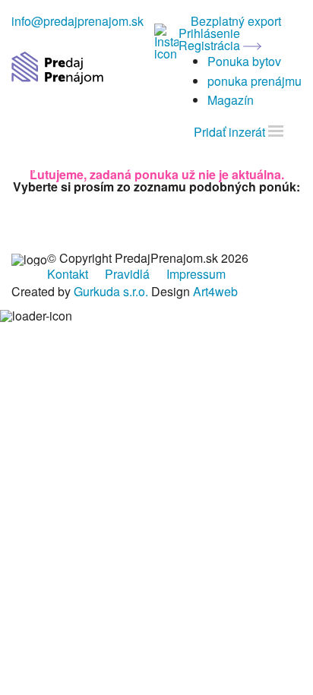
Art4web (215, 291)
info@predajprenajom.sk (77, 21)
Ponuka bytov (244, 61)
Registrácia (211, 45)
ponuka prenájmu (254, 81)
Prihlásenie (209, 33)
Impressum (196, 274)
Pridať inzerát (229, 132)
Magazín (230, 100)
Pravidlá (127, 274)
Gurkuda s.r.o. (111, 291)
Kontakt (67, 274)
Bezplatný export (236, 21)
